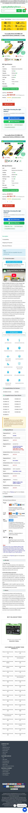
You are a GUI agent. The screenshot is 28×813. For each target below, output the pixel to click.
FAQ (3, 757)
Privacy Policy (5, 750)
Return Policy (5, 764)
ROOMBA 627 (18, 406)
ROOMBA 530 (18, 399)
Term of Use (5, 752)
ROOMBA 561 (6, 404)
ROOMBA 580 (6, 406)
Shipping (12, 492)
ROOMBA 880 (18, 412)
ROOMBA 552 (6, 401)
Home (2, 19)
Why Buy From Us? (6, 747)
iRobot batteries (8, 19)
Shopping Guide (6, 762)
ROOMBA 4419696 (7, 391)
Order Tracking (5, 771)
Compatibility (5, 239)
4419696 (16, 391)
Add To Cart (9, 104)
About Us (4, 745)
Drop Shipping (5, 774)
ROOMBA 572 (18, 404)
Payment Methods (6, 773)
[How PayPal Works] (6, 786)
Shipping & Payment (7, 242)
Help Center (5, 759)
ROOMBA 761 (6, 409)
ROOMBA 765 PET (19, 409)
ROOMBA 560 (18, 401)
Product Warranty (6, 748)
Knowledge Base (6, 761)
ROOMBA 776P (6, 412)
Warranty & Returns (7, 245)
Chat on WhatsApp (15, 121)
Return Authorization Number (8, 766)
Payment (12, 555)
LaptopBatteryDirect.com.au (14, 7)
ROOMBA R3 (6, 414)
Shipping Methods (6, 769)
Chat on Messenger (15, 118)
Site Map (4, 753)
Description (5, 236)
